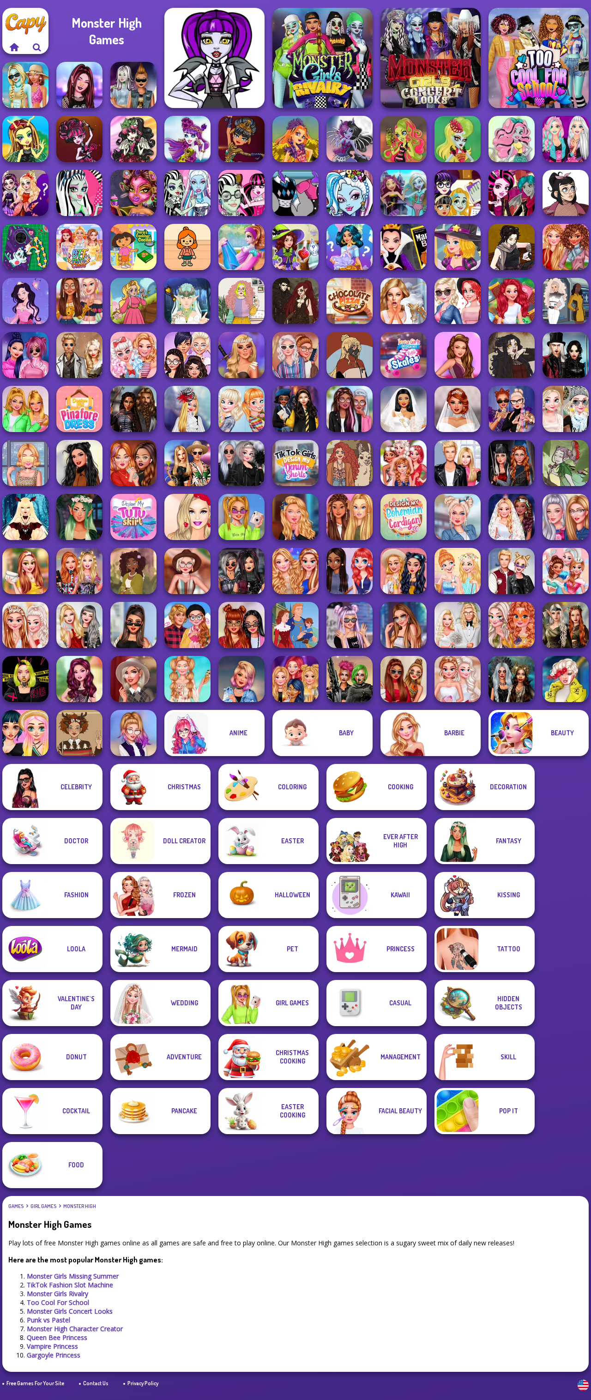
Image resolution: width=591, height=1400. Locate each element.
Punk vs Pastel (48, 1320)
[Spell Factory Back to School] (349, 247)
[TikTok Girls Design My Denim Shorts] (295, 463)
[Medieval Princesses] (133, 409)
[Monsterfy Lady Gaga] (187, 193)
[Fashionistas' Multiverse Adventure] (511, 463)
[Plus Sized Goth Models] (241, 571)
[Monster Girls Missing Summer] (25, 85)
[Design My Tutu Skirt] (133, 517)
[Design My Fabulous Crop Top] (79, 301)
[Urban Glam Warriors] (25, 679)
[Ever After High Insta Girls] (79, 679)
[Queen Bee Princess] (25, 139)
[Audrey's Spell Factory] (457, 247)
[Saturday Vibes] (241, 301)
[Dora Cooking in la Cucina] (133, 247)
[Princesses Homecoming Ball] (25, 571)
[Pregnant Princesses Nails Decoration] (457, 301)
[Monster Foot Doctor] (457, 193)
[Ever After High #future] (566, 679)
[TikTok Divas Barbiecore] (25, 409)
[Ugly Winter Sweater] (79, 733)
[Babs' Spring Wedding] (457, 625)
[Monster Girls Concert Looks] (430, 58)
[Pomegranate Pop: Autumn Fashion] (349, 463)
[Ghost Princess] (187, 139)
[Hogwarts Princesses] (295, 409)
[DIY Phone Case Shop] (25, 247)
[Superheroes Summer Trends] (241, 517)
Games (16, 1206)
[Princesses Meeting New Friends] (349, 571)
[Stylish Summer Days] (187, 679)
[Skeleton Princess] (349, 139)
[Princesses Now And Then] (566, 571)
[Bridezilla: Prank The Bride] (403, 301)
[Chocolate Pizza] (349, 301)
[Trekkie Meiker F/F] (566, 301)
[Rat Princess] (511, 139)
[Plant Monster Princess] (403, 139)
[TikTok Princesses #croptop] (25, 463)
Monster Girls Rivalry (57, 1293)
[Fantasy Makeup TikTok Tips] (79, 517)
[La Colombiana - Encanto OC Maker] (133, 571)
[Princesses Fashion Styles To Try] (25, 733)
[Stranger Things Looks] (295, 355)
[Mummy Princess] (241, 139)
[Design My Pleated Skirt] (457, 517)
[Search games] (36, 47)
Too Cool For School (58, 1302)
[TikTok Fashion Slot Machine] (79, 85)
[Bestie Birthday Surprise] (79, 571)
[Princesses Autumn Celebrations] (511, 625)
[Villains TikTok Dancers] (511, 409)
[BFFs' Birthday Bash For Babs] (187, 463)
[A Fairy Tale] (566, 463)
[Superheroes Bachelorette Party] (403, 409)
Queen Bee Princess (57, 1337)
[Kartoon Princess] (133, 301)
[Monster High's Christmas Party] (349, 193)
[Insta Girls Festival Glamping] (187, 571)
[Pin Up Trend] (133, 355)
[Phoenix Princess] (295, 139)
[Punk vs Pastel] (133, 85)
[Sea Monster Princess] (457, 139)
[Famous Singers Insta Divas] (566, 517)
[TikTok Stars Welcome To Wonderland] (187, 409)
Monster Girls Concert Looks (70, 1311)
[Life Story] (295, 625)
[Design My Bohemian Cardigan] (403, 517)
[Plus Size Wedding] (457, 409)
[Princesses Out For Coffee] (457, 571)
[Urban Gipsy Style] (403, 571)
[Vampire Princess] (79, 139)
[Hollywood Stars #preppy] (133, 679)
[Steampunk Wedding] (79, 355)
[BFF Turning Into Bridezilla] (403, 463)
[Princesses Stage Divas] (295, 679)
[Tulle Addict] (349, 409)
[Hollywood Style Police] (241, 679)
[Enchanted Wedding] (511, 517)
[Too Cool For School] (538, 58)
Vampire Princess (52, 1346)
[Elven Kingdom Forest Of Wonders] (566, 625)
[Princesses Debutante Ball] (457, 679)
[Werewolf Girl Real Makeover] (133, 193)
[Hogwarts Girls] (295, 517)
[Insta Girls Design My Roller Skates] (403, 355)
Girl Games (43, 1206)
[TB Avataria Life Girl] (187, 247)
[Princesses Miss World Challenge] (295, 571)
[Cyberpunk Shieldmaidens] (349, 679)
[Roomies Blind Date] (457, 463)
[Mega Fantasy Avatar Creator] (187, 301)
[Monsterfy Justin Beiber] (241, 193)
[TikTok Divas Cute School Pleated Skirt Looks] (133, 733)
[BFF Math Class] (79, 247)
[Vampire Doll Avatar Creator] (25, 517)
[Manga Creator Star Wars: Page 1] (511, 247)
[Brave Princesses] (241, 355)
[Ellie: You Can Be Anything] (79, 625)
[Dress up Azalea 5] (25, 301)
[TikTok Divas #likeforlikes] (133, 625)
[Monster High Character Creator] (214, 58)
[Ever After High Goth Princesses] (349, 625)
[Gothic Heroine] (511, 355)
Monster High (79, 1206)
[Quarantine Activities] (133, 463)
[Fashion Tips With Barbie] (187, 517)
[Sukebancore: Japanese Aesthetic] (349, 355)
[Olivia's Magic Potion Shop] (295, 247)
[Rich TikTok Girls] (403, 679)
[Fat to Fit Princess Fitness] (241, 247)
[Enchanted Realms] (511, 679)
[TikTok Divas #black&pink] (25, 355)
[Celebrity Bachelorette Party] (25, 625)
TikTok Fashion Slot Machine (70, 1284)
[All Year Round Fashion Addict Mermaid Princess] (511, 301)
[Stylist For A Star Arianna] (403, 625)
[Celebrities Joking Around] (187, 355)
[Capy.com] (13, 47)
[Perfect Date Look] (187, 625)
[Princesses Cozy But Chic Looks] (566, 247)
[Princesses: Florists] (241, 409)
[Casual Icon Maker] (566, 193)
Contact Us (96, 1383)
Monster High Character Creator (75, 1328)
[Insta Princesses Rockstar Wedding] (241, 463)
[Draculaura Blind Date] (511, 193)
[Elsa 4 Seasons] (566, 409)
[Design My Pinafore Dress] (79, 409)
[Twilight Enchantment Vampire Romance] (566, 355)
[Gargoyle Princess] (133, 139)
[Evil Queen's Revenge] (403, 247)
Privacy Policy (142, 1383)
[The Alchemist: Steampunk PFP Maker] (295, 301)
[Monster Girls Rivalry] (322, 58)
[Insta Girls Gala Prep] (457, 355)
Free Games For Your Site (35, 1383)
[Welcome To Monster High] (403, 193)
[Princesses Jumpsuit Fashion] (349, 517)
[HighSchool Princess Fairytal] (25, 193)
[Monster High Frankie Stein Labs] (295, 193)
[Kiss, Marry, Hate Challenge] (511, 571)
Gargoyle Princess (53, 1355)
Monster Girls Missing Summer (73, 1276)
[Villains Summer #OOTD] (241, 625)
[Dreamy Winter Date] (79, 463)
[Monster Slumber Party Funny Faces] (79, 193)
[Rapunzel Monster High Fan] (566, 139)
